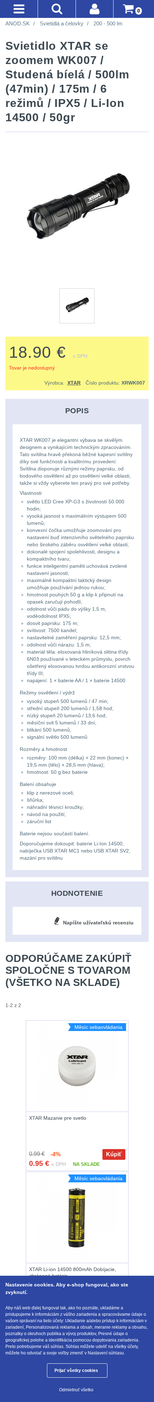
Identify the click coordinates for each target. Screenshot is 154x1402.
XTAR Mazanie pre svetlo (57, 1118)
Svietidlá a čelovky (61, 23)
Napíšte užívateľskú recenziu (98, 922)
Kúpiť (114, 1154)
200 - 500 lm (107, 23)
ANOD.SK (17, 23)
